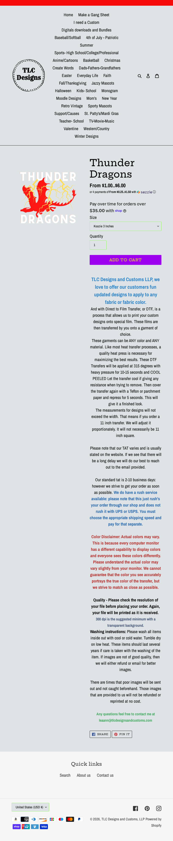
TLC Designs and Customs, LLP (123, 819)
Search (65, 775)
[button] (125, 192)
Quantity (96, 236)
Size (93, 217)
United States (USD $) (29, 807)
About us (84, 775)
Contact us (105, 775)
